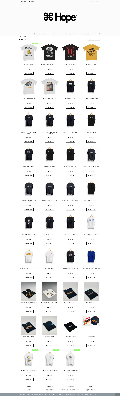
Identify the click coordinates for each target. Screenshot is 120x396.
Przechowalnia (49, 392)
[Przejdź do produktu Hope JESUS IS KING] (70, 87)
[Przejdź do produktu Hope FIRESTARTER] (49, 257)
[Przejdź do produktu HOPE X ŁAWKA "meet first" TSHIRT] (29, 189)
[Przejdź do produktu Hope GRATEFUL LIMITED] (70, 291)
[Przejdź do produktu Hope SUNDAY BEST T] (70, 325)
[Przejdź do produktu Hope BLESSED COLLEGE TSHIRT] (29, 257)
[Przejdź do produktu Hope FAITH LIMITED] (29, 325)
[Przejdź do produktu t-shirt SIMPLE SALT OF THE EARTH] (29, 121)
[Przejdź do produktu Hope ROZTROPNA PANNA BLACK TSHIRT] (29, 291)
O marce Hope (90, 390)
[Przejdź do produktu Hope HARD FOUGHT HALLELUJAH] (49, 53)
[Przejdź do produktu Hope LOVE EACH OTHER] (70, 223)
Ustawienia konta (50, 390)
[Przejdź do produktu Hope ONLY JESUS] (91, 121)
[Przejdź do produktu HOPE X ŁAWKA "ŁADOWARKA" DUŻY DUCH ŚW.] (70, 359)
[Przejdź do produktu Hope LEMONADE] (29, 53)
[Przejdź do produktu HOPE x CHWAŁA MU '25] (29, 87)
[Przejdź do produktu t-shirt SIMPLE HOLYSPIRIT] (70, 121)
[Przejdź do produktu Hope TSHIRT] (91, 325)
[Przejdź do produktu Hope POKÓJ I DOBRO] (29, 155)
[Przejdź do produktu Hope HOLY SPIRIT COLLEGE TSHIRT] (91, 223)
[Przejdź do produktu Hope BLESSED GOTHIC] (70, 155)
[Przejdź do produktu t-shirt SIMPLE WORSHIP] (91, 87)
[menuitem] (33, 34)
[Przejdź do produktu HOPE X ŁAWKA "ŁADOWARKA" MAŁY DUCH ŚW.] (49, 359)
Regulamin (29, 390)
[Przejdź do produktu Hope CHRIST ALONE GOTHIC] (91, 189)
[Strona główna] (60, 17)
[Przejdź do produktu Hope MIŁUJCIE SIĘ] (49, 223)
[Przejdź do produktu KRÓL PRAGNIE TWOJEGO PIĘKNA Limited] (91, 257)
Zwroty (29, 389)
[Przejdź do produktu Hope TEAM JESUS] (49, 325)
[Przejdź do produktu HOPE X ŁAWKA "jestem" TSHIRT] (49, 189)
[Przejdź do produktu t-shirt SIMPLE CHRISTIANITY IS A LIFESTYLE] (49, 121)
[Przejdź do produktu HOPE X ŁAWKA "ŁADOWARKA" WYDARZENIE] (29, 359)
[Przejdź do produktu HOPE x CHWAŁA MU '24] (49, 87)
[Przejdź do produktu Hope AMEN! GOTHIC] (49, 155)
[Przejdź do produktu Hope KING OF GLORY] (70, 53)
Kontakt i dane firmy (91, 389)
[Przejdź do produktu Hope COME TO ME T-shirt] (29, 223)
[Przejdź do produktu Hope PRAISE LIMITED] (91, 291)
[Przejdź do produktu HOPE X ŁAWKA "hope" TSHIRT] (70, 189)
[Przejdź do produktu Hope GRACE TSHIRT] (91, 53)
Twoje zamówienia (49, 389)
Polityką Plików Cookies (52, 394)
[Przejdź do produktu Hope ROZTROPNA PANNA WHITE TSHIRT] (49, 291)
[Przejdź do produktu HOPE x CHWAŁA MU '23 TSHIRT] (70, 257)
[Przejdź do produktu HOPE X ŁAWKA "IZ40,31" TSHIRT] (91, 155)
